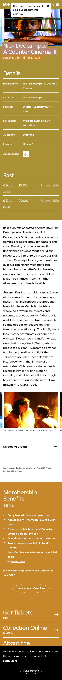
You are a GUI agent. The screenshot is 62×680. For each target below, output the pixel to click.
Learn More (10, 660)
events (17, 13)
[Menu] (57, 5)
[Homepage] (6, 4)
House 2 (28, 144)
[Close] (48, 5)
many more (18, 561)
